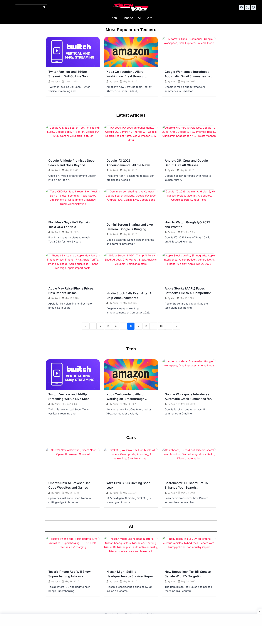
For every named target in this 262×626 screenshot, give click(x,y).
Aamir (57, 82)
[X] (247, 7)
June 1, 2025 (71, 81)
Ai (139, 18)
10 (161, 326)
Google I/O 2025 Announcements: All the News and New (128, 165)
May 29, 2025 (72, 581)
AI (131, 526)
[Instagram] (253, 7)
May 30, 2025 (130, 81)
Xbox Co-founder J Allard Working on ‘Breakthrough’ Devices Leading (125, 76)
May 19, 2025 (188, 232)
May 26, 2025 (130, 581)
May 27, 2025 (130, 493)
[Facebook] (241, 7)
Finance (127, 18)
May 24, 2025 (188, 493)
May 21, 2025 (71, 170)
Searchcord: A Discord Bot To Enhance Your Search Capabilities (186, 487)
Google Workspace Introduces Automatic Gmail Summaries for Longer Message (188, 76)
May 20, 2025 (130, 170)
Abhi (173, 170)
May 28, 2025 (72, 493)
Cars (149, 18)
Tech (113, 18)
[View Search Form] (31, 7)
